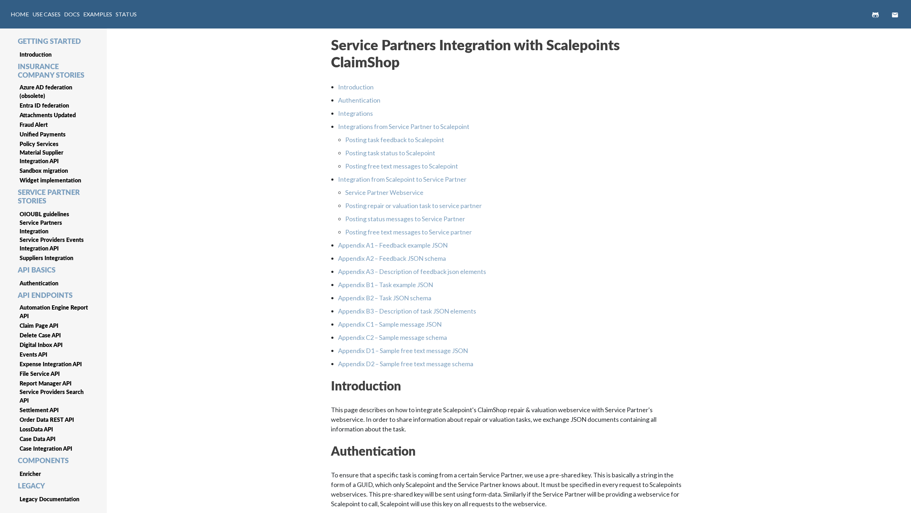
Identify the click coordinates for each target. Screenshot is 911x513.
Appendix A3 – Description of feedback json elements (412, 271)
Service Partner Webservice (384, 192)
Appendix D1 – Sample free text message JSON (403, 350)
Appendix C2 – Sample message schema (392, 337)
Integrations (355, 113)
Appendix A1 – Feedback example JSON (393, 245)
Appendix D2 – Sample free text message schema (405, 364)
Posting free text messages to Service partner (408, 232)
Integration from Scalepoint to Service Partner (402, 179)
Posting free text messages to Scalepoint (401, 166)
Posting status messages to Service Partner (405, 219)
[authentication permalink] (327, 448)
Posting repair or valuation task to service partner (413, 205)
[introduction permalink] (327, 383)
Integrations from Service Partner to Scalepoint (403, 126)
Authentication (359, 100)
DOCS (72, 14)
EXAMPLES (97, 14)
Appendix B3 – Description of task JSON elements (407, 311)
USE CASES (46, 14)
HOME (20, 14)
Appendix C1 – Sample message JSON (390, 324)
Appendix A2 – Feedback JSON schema (392, 258)
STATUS (126, 14)
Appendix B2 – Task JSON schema (384, 298)
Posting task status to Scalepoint (390, 153)
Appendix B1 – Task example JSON (385, 285)
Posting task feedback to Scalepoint (394, 140)
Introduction (356, 87)
